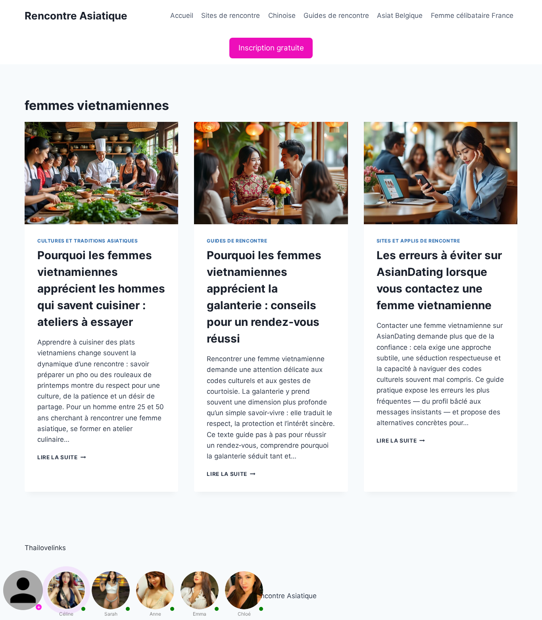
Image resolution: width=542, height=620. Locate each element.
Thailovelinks (45, 548)
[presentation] (101, 173)
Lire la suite (61, 457)
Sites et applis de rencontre (418, 241)
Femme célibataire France (472, 15)
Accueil (181, 15)
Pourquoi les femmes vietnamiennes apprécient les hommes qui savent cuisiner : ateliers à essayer (101, 288)
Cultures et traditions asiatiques (87, 241)
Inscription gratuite (271, 47)
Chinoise (282, 15)
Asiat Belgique (400, 15)
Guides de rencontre (336, 15)
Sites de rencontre (230, 15)
